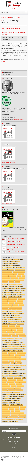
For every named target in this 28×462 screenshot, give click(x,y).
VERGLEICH (5, 394)
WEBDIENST (5, 402)
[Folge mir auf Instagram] (5, 12)
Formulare (5, 300)
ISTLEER (5, 319)
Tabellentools (10, 377)
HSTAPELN (19, 309)
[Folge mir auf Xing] (6, 12)
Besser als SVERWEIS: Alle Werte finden (15, 238)
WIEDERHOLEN (19, 404)
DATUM (4, 288)
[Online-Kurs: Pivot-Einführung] (8, 153)
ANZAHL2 (17, 261)
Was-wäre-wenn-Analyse (7, 400)
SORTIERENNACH (6, 363)
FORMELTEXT (21, 298)
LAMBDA (20, 327)
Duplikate (17, 290)
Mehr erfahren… (5, 232)
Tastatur (5, 379)
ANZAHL (11, 261)
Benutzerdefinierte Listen (7, 271)
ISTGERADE (19, 317)
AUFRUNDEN (21, 267)
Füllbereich (20, 300)
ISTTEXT (11, 319)
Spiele (18, 365)
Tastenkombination (12, 379)
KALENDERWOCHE (6, 323)
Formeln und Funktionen (9, 31)
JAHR (10, 321)
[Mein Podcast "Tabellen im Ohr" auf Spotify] (8, 12)
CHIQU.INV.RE (22, 31)
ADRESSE (20, 259)
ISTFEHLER (5, 317)
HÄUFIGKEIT (12, 311)
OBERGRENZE (5, 344)
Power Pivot (5, 348)
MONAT (12, 338)
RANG (13, 350)
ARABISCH (15, 263)
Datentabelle (5, 286)
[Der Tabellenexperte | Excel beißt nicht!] (14, 4)
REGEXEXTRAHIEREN (22, 352)
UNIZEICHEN (11, 390)
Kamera (13, 323)
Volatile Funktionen (13, 396)
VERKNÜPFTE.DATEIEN (21, 394)
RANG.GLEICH (20, 350)
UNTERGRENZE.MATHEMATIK (8, 392)
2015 (14, 17)
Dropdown (5, 290)
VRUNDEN (21, 396)
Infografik (21, 313)
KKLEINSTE (12, 325)
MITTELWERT (11, 32)
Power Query (12, 348)
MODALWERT (15, 336)
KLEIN (18, 325)
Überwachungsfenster (13, 421)
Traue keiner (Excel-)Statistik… (11, 28)
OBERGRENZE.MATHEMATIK (16, 344)
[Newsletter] (3, 12)
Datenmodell (5, 284)
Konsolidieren (5, 327)
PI (23, 344)
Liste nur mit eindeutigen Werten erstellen (15, 251)
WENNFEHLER (5, 404)
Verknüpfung (5, 396)
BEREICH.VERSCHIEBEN (7, 273)
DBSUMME (10, 288)
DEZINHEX (17, 288)
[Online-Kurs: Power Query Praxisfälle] (8, 196)
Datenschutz (14, 447)
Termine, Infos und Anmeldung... (8, 139)
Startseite (2, 17)
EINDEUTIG (5, 292)
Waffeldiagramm (12, 398)
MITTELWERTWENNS (6, 336)
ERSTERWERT (5, 294)
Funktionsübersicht (12, 300)
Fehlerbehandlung (21, 294)
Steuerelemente (6, 369)
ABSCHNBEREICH (13, 259)
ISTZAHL (5, 321)
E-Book (22, 290)
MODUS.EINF (17, 32)
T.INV (24, 32)
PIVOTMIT (23, 346)
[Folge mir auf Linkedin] (4, 12)
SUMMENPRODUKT (6, 373)
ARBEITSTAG (5, 267)
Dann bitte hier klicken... (14, 441)
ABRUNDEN (5, 259)
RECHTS (5, 352)
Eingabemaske (12, 292)
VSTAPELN (5, 398)
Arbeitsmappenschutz (17, 265)
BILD (15, 273)
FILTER (4, 296)
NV (22, 342)
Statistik (15, 31)
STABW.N (21, 32)
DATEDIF (11, 282)
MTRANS (5, 340)
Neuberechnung (16, 342)
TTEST (2, 34)
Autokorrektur (5, 269)
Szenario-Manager (13, 375)
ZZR (16, 417)
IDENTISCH (19, 311)
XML (17, 406)
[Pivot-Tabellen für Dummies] (7, 218)
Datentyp (12, 286)
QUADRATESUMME (6, 350)
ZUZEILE (11, 417)
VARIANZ (17, 392)
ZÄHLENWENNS (6, 419)
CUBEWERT (5, 282)
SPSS (23, 365)
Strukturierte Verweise (14, 369)
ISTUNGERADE (17, 319)
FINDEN (10, 296)
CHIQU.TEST (3, 32)
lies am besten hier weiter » (18, 119)
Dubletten (11, 290)
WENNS (12, 404)
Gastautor (6, 34)
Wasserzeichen (16, 400)
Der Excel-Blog (8, 17)
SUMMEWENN (15, 373)
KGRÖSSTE (5, 325)
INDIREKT (10, 313)
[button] (2, 459)
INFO (16, 313)
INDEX (4, 313)
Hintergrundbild (12, 309)
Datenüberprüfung (19, 286)
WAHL (18, 398)
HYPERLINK (5, 311)
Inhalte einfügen (6, 315)
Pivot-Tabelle (5, 346)
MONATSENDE (18, 338)
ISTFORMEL (12, 317)
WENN (18, 402)
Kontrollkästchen (13, 327)
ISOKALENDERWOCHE (15, 315)
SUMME (15, 371)
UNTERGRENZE (19, 390)
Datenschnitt (18, 284)
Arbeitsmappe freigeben (7, 265)
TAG (24, 377)
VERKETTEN (12, 394)
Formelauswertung (13, 298)
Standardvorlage (17, 367)
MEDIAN (7, 32)
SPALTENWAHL (6, 365)
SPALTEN (19, 363)
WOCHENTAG (5, 406)
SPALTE (13, 363)
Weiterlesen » (3, 61)
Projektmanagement (20, 348)
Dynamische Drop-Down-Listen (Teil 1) (15, 241)
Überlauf (13, 419)
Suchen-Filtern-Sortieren (7, 371)
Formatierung (5, 298)
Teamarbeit (20, 379)
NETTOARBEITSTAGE (7, 342)
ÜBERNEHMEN (19, 419)
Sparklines (13, 365)
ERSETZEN (19, 292)
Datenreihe (12, 284)
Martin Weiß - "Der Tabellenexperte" (14, 454)
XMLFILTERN (23, 406)
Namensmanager (15, 340)
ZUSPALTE (5, 417)
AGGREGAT (5, 261)
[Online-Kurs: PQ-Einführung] (8, 175)
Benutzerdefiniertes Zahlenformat (19, 271)
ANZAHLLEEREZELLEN (7, 263)
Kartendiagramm (20, 323)
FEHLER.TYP (13, 294)
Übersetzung (5, 421)
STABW (4, 367)
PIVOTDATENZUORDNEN (14, 346)
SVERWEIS (5, 375)
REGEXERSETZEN (12, 352)
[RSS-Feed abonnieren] (1, 12)
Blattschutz (21, 273)
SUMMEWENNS (23, 373)
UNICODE (5, 390)
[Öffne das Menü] (26, 12)
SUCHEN (22, 369)
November (18, 17)
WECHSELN (12, 402)
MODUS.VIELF (5, 338)
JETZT (22, 321)
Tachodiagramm (17, 377)
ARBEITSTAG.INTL (13, 267)
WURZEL (12, 406)
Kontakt (14, 448)
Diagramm (23, 288)
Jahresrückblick (16, 321)
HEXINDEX (5, 309)
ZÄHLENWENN (22, 417)
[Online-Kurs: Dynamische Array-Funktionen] (8, 132)
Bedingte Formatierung (20, 269)
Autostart (12, 269)
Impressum (14, 446)
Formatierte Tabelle (17, 296)
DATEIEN (17, 282)
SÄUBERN (21, 375)
